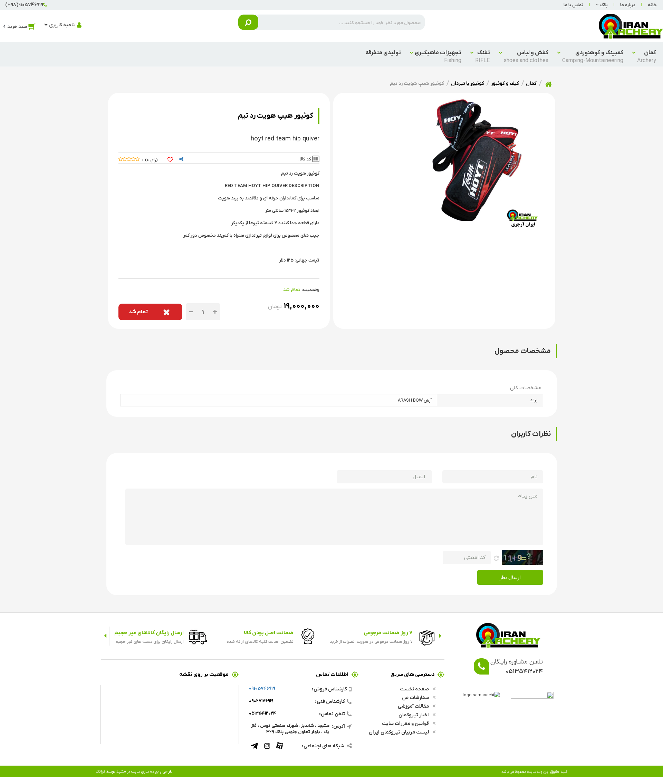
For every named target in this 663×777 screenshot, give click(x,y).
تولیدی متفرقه (383, 52)
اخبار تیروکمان (414, 714)
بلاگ (604, 4)
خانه (652, 4)
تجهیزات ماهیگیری (438, 56)
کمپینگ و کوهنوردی (592, 56)
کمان (646, 56)
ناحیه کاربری (62, 24)
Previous (440, 636)
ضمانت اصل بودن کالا (269, 632)
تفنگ (482, 56)
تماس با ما (573, 4)
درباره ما (627, 4)
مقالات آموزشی (414, 706)
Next (105, 636)
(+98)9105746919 (24, 4)
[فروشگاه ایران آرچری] (631, 26)
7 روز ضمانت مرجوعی (388, 632)
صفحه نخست (415, 688)
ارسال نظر (510, 577)
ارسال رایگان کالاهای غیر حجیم (149, 632)
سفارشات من (416, 697)
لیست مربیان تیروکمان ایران (399, 732)
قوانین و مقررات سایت (406, 723)
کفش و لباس (526, 56)
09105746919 (262, 688)
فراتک (100, 771)
